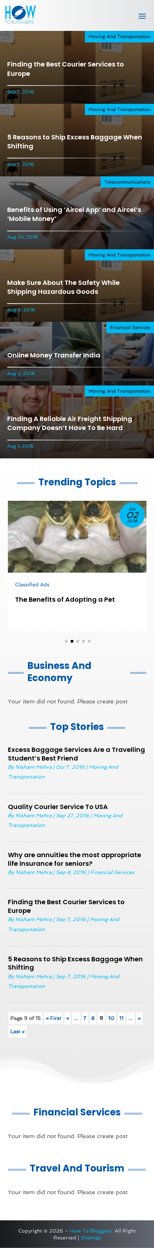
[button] (66, 641)
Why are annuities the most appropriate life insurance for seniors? (74, 859)
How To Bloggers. (91, 1231)
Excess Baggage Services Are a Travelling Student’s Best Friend (76, 753)
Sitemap (91, 1237)
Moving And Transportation (119, 36)
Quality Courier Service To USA (58, 806)
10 (111, 1018)
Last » (17, 1031)
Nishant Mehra (33, 767)
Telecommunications (127, 182)
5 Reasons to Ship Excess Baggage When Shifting (75, 963)
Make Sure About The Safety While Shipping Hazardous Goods (63, 287)
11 (121, 1018)
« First (53, 1018)
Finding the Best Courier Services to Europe (66, 906)
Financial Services (130, 327)
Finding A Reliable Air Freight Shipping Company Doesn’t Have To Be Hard (69, 423)
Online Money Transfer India (53, 355)
